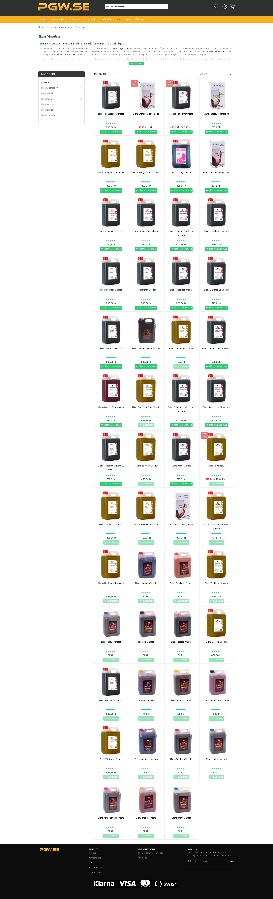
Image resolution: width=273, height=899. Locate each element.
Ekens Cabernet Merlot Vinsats (216, 348)
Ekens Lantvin (47, 93)
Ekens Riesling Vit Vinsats (146, 465)
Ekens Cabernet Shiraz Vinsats (146, 348)
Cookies (92, 862)
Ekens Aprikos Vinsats (181, 700)
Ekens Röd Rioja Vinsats (111, 289)
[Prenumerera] (231, 861)
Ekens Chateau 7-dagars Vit (216, 113)
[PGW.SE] (63, 7)
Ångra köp (142, 857)
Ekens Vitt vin (47, 99)
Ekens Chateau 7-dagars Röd (146, 113)
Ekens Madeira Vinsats (216, 759)
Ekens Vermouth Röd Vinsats (111, 817)
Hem (40, 27)
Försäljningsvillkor (97, 867)
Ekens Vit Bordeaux (216, 465)
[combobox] (136, 6)
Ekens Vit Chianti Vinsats (111, 759)
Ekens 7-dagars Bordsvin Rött (146, 231)
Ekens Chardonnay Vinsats (181, 348)
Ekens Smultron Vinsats (181, 759)
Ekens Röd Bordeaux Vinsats (111, 113)
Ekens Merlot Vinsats (146, 289)
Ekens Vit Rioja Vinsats (216, 641)
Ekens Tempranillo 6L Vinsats (216, 407)
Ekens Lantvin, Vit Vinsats (111, 524)
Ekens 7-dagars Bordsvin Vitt (146, 172)
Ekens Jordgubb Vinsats (146, 583)
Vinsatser (63, 27)
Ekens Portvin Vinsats (111, 641)
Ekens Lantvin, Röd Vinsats (216, 231)
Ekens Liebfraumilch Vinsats (111, 583)
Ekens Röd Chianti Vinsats (181, 113)
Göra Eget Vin (51, 27)
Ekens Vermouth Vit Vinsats (216, 700)
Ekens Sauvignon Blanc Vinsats (146, 407)
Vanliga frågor (95, 872)
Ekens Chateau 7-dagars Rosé (181, 524)
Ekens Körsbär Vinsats (181, 641)
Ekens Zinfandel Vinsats (111, 348)
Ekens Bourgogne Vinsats (146, 759)
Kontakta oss (95, 857)
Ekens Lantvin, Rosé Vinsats (111, 407)
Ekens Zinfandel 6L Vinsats (216, 289)
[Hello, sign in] (225, 7)
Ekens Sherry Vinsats (181, 817)
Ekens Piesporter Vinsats (146, 700)
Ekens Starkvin (48, 115)
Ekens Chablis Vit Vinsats (216, 583)
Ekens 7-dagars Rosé (181, 172)
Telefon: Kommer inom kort (150, 853)
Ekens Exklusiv (47, 109)
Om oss (92, 853)
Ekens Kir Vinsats (146, 641)
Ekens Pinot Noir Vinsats (181, 289)
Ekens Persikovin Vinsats (181, 583)
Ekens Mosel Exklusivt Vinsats (146, 524)
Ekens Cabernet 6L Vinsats (111, 231)
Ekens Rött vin (47, 104)
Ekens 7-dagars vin (49, 87)
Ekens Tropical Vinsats (146, 817)
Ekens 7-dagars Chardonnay (111, 172)
